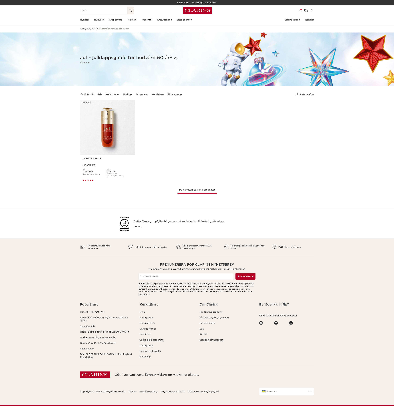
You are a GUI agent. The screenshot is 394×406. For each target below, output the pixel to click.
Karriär (203, 334)
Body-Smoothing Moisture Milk (97, 337)
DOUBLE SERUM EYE (92, 312)
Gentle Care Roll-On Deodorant (98, 343)
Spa (201, 329)
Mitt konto (145, 334)
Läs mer (137, 226)
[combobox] (286, 391)
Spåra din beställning (152, 340)
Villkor (132, 391)
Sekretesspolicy (148, 391)
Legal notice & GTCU (172, 391)
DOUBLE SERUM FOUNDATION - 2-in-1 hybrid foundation (106, 356)
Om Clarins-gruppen (210, 312)
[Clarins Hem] (197, 10)
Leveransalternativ (150, 351)
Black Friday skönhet (211, 340)
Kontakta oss (147, 323)
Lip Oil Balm (87, 348)
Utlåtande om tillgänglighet (203, 391)
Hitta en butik (207, 323)
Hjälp (143, 312)
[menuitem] (300, 10)
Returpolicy (146, 317)
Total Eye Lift (87, 326)
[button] (85, 62)
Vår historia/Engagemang (214, 317)
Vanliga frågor (148, 329)
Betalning (145, 356)
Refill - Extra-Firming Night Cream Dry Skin (104, 332)
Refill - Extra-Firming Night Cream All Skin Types (104, 319)
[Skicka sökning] (130, 10)
